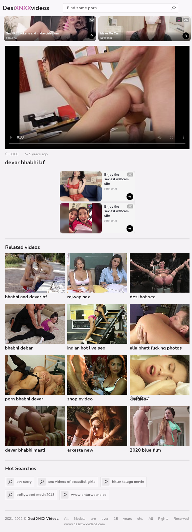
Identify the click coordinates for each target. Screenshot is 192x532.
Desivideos (25, 8)
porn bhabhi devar (24, 399)
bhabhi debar (19, 348)
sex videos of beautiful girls (71, 481)
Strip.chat (11, 37)
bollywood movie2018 (35, 494)
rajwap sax (78, 297)
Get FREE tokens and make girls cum (32, 33)
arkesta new (80, 450)
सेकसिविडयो (140, 399)
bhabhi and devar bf (26, 297)
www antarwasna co (88, 494)
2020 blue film (145, 450)
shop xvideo (80, 399)
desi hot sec (142, 297)
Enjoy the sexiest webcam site (117, 179)
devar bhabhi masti (25, 450)
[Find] (174, 8)
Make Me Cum (110, 33)
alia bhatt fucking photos (156, 348)
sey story (24, 481)
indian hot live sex (86, 348)
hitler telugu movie (128, 481)
